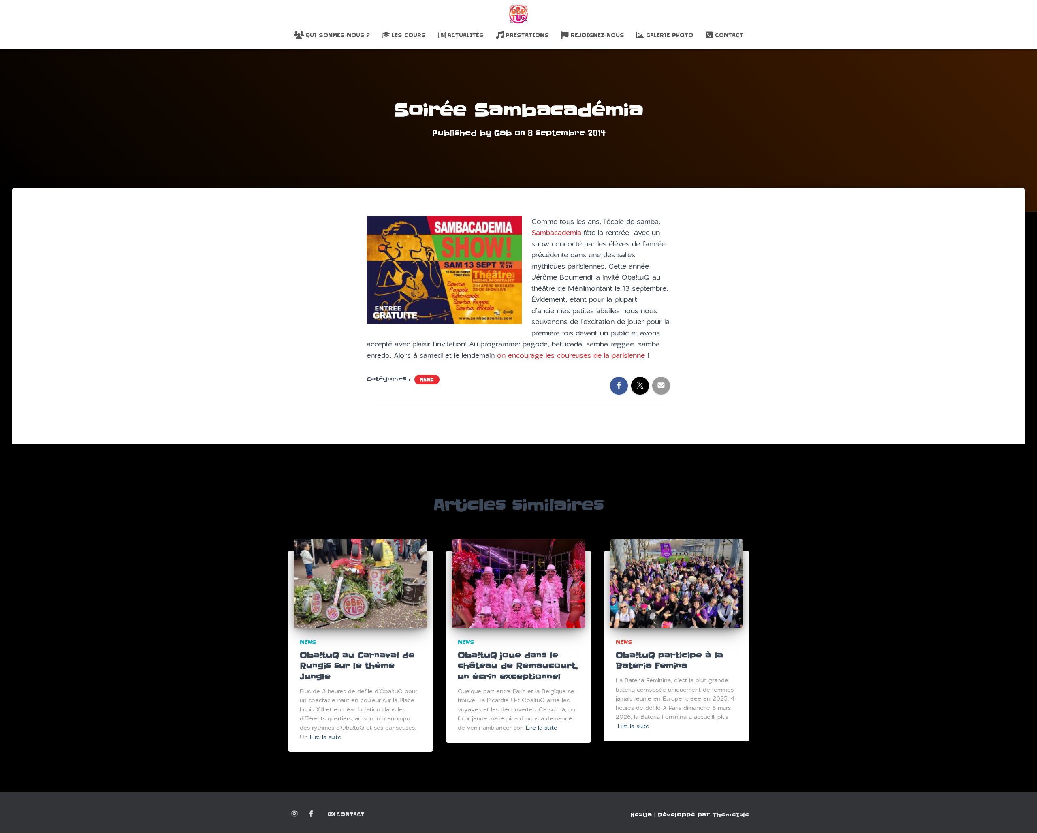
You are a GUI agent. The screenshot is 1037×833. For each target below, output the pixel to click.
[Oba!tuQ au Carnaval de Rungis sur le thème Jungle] (360, 583)
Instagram (295, 814)
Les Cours (409, 35)
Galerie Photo (669, 35)
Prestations (527, 35)
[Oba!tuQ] (518, 14)
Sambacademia (556, 232)
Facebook (311, 814)
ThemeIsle (731, 815)
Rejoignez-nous (597, 35)
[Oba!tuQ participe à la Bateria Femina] (676, 583)
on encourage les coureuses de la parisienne (571, 355)
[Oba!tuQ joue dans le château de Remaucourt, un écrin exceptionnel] (518, 583)
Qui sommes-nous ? (337, 35)
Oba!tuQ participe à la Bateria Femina (669, 661)
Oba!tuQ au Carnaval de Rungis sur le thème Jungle (357, 666)
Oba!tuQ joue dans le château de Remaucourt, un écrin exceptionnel (518, 666)
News (427, 379)
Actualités (466, 35)
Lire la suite (325, 737)
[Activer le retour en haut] (1021, 817)
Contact (729, 35)
